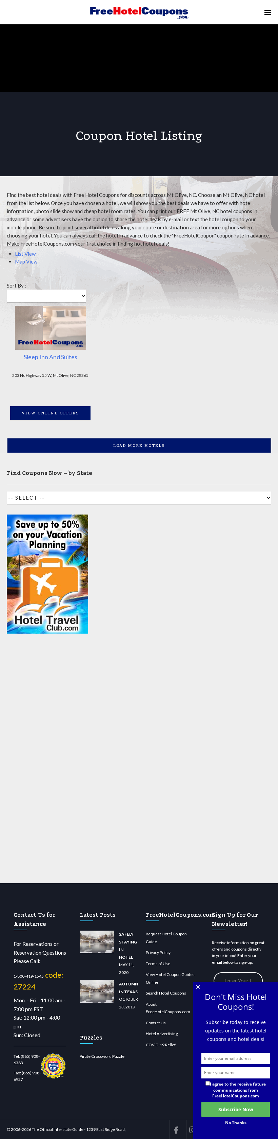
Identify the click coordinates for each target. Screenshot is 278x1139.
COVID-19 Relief (161, 1044)
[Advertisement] (47, 761)
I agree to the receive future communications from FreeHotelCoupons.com (238, 1089)
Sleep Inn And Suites (50, 357)
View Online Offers (50, 413)
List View (25, 254)
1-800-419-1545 (29, 976)
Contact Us (156, 1022)
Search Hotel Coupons (166, 993)
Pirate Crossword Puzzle (102, 1056)
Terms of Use (158, 963)
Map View (26, 261)
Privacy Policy (158, 952)
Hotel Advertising (162, 1033)
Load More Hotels (139, 445)
